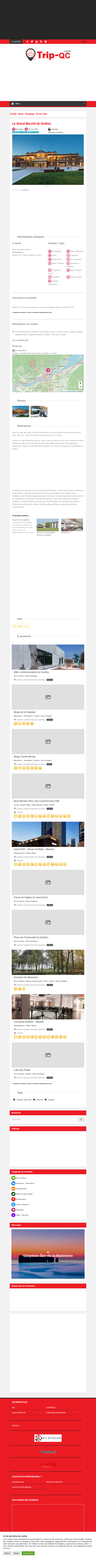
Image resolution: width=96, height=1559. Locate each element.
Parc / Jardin (49, 981)
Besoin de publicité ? (54, 1482)
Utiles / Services (22, 1215)
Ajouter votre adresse (21, 1487)
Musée (28, 1074)
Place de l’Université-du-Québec (31, 937)
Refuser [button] (7, 1553)
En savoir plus (18, 1482)
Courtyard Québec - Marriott (29, 1021)
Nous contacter (18, 1413)
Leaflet (61, 391)
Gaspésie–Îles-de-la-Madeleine (48, 1256)
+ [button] (80, 383)
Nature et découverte (34, 981)
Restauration (21, 1199)
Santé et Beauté (22, 1204)
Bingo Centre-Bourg (24, 756)
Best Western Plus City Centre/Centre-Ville (36, 801)
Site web (18, 346)
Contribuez (51, 1408)
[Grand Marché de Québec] (38, 411)
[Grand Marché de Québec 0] (20, 411)
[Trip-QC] (48, 55)
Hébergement (37, 805)
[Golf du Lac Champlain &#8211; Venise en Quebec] (47, 525)
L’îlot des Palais (22, 1070)
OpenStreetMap (71, 391)
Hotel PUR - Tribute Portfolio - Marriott (34, 849)
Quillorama (65, 532)
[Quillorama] (72, 525)
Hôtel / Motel (49, 805)
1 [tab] (46, 186)
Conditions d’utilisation (56, 1413)
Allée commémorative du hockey (31, 672)
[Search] (81, 1119)
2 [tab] (50, 186)
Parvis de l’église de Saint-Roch (31, 897)
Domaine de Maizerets (26, 977)
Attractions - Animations (23, 716)
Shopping (29, 114)
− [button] (80, 386)
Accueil (13, 114)
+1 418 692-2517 (21, 340)
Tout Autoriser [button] (28, 1553)
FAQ (13, 1408)
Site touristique (32, 676)
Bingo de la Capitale (24, 712)
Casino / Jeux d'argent (43, 716)
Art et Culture (19, 676)
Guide (20, 114)
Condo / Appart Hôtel (22, 805)
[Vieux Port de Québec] (24, 526)
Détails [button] (16, 1553)
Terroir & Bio (41, 114)
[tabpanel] (48, 159)
